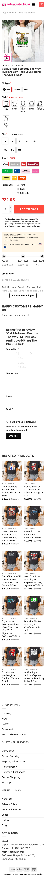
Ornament (7, 729)
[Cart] (41, 4)
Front (22, 185)
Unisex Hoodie (31, 109)
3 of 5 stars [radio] (12, 358)
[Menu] (33, 4)
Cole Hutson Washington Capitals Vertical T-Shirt (10, 677)
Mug (4, 718)
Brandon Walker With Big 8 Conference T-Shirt (33, 626)
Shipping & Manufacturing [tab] (15, 280)
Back (22, 189)
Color (5, 158)
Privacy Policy (9, 804)
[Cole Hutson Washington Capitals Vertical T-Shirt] (12, 656)
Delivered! (40, 265)
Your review (13, 373)
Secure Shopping (11, 777)
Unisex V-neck (14, 109)
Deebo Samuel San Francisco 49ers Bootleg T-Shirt (33, 491)
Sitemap (6, 782)
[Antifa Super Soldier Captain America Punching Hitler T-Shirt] (34, 656)
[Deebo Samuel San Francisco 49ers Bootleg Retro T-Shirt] (12, 516)
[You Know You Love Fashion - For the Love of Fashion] (16, 4)
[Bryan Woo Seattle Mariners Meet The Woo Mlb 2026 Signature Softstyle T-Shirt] (12, 605)
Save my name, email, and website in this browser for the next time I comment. (21, 426)
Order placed (7, 265)
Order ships (23, 265)
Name (10, 396)
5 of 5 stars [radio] (12, 367)
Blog (4, 825)
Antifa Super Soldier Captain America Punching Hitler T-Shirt (34, 677)
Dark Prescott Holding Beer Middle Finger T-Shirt (11, 491)
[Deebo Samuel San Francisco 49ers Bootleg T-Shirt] (34, 471)
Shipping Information (13, 761)
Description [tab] (8, 274)
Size (4, 134)
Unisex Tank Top (6, 125)
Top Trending (16, 65)
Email (9, 409)
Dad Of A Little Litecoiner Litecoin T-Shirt (32, 534)
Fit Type (6, 83)
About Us (7, 799)
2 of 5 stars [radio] (24, 353)
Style (5, 97)
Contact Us (8, 751)
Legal (5, 814)
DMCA (5, 820)
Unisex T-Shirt (6, 109)
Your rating (12, 349)
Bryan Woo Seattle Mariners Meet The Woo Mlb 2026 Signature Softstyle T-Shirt (11, 629)
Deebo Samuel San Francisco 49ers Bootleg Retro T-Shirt (9, 536)
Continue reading (22, 295)
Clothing (6, 713)
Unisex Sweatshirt (40, 109)
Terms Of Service (11, 809)
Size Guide (18, 134)
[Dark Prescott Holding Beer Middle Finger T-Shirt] (12, 471)
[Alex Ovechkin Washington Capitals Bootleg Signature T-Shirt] (34, 561)
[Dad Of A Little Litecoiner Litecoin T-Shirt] (34, 516)
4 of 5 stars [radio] (12, 363)
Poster (5, 724)
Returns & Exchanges (13, 772)
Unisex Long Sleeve (22, 109)
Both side (24, 193)
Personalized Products (14, 734)
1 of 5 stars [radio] (10, 353)
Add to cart (29, 209)
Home (4, 65)
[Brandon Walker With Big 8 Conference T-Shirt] (34, 605)
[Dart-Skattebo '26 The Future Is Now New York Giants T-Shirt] (12, 561)
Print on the (8, 185)
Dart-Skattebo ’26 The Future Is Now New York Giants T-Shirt (11, 581)
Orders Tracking (10, 756)
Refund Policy (9, 766)
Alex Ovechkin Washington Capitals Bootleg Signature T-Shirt (33, 581)
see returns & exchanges (31, 226)
